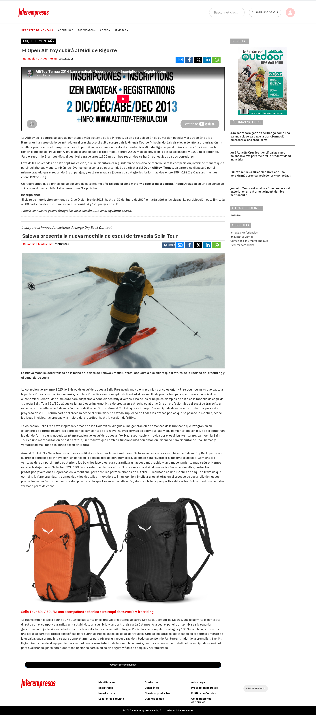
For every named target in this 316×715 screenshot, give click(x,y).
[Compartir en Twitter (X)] (198, 60)
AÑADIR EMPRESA (255, 688)
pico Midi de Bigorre (152, 147)
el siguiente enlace (117, 211)
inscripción (45, 200)
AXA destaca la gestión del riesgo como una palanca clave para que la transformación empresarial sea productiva (260, 136)
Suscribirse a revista (111, 699)
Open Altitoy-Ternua (158, 168)
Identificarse (106, 682)
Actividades (86, 30)
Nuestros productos (157, 693)
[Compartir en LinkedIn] (207, 60)
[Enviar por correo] (180, 60)
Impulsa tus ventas (241, 237)
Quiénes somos (154, 699)
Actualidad (65, 30)
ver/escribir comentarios (123, 664)
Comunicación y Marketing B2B (249, 241)
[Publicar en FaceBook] (189, 60)
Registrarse (105, 688)
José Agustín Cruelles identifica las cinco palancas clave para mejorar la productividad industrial (260, 156)
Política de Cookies (203, 693)
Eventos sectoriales (242, 245)
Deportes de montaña (37, 30)
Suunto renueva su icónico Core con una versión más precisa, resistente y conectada (260, 173)
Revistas (120, 30)
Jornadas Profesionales (244, 232)
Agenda (105, 30)
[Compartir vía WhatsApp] (216, 60)
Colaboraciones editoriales (201, 700)
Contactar (151, 682)
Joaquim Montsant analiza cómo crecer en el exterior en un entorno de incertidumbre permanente (260, 192)
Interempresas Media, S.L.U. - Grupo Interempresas (163, 710)
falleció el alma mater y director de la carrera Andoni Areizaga (152, 184)
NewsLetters (106, 693)
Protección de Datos (204, 688)
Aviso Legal (198, 682)
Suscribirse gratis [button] (265, 12)
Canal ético (152, 688)
